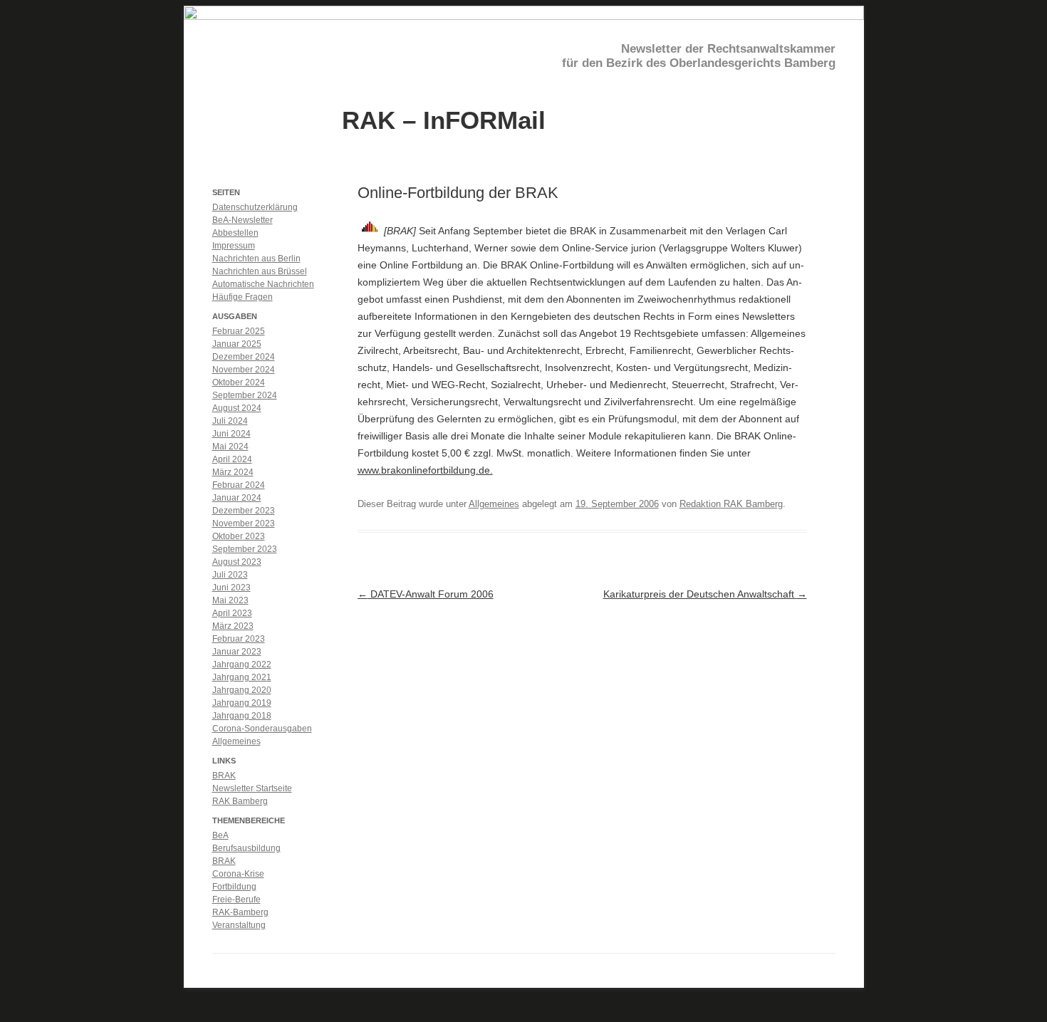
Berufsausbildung (246, 848)
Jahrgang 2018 (241, 716)
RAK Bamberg (240, 801)
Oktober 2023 (238, 536)
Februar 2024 (238, 485)
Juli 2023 (230, 575)
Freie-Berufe (236, 899)
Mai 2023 (230, 600)
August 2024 (236, 408)
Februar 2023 (238, 639)
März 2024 (233, 472)
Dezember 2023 (243, 511)
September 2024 (244, 395)
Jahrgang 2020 (241, 690)
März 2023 (233, 626)
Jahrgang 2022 (241, 664)
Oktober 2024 (238, 382)
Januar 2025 (236, 344)
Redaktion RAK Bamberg (731, 504)
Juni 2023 (231, 588)
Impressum (233, 246)
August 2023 (236, 562)
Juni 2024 (231, 434)
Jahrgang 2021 (241, 677)
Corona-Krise (238, 874)
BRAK (224, 776)
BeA (220, 835)
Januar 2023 (236, 652)
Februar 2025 (238, 331)
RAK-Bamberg (240, 912)
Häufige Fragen (242, 297)
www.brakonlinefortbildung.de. (425, 470)
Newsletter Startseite (252, 788)
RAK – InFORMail (444, 119)
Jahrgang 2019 (241, 703)
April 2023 (232, 613)
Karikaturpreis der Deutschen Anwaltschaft (705, 594)
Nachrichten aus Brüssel (259, 271)
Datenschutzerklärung (255, 207)
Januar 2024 (236, 498)
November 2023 (243, 523)
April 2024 (232, 459)
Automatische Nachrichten (263, 284)
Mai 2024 (230, 447)
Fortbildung (234, 887)
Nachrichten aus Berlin (256, 259)
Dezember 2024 (243, 357)
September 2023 (244, 549)
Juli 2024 (230, 421)
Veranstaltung (239, 925)
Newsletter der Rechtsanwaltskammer (728, 49)
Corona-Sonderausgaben (262, 729)
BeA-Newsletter (242, 220)
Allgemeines (494, 504)
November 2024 (243, 370)
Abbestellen (235, 233)
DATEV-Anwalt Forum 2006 (426, 594)
